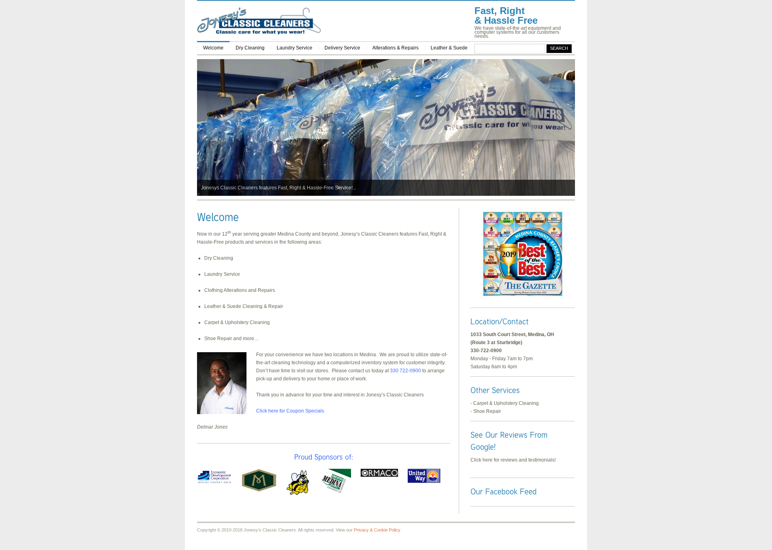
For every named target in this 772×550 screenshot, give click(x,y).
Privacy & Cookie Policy (377, 529)
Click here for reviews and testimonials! (513, 460)
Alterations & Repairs (395, 48)
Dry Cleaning (250, 48)
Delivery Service (342, 48)
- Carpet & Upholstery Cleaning (504, 403)
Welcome (213, 48)
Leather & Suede (449, 48)
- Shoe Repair (485, 411)
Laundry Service (294, 48)
